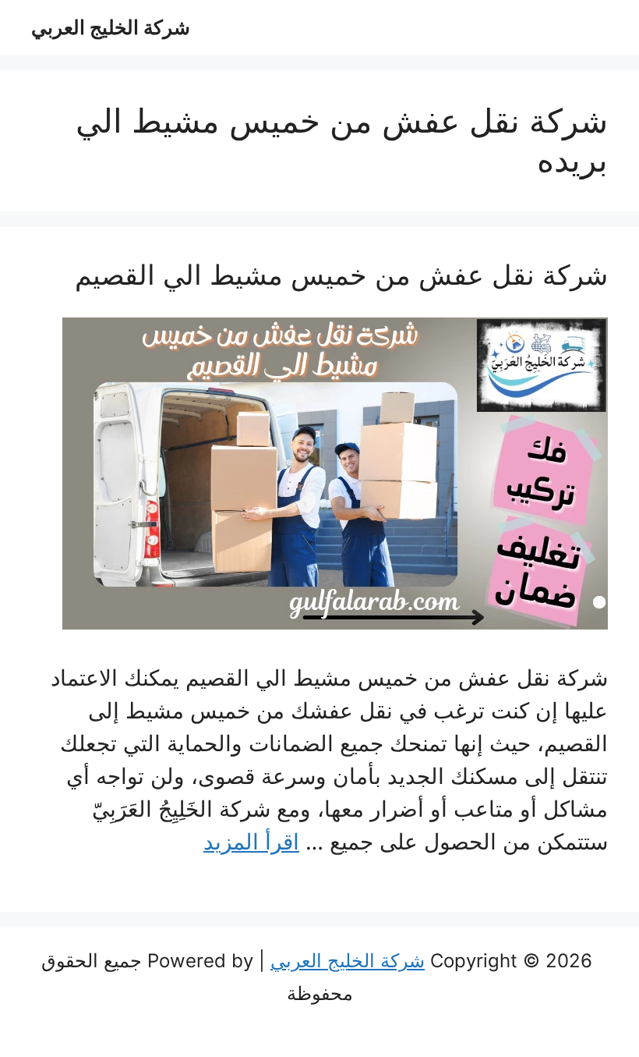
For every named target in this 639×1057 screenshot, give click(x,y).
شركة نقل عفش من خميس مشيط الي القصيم (341, 274)
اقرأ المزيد (251, 841)
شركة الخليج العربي (110, 27)
